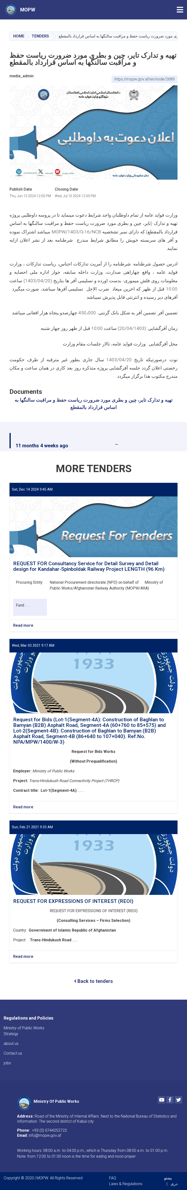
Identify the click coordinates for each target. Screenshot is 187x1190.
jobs (7, 1063)
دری (174, 1183)
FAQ (112, 1178)
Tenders (40, 36)
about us (11, 1043)
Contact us (13, 1053)
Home (18, 36)
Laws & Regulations (125, 1183)
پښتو (168, 1178)
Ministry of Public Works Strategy (24, 1031)
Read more (23, 625)
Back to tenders (95, 981)
